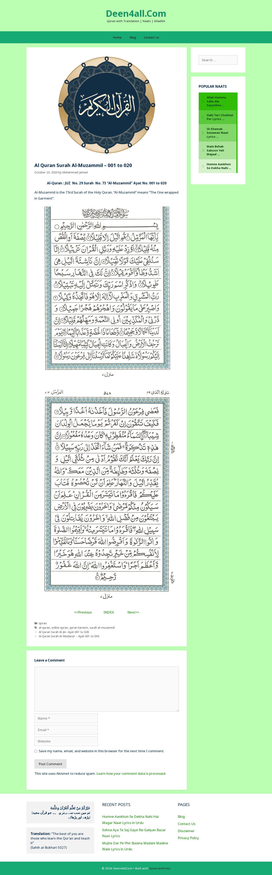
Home (117, 37)
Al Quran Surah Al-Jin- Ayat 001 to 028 (64, 632)
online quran (60, 627)
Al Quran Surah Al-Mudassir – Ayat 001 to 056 (69, 636)
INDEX (109, 612)
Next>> (133, 612)
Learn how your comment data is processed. (131, 773)
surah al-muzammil (102, 627)
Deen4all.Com (136, 13)
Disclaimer (186, 831)
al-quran (44, 627)
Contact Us (151, 37)
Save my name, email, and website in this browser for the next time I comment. (101, 751)
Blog (133, 37)
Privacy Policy (188, 838)
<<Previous (83, 612)
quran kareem (78, 627)
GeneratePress (159, 868)
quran (43, 623)
